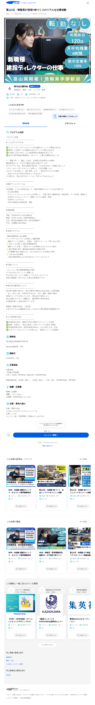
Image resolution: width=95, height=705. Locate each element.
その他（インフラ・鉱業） (15, 664)
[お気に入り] (8, 435)
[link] (11, 590)
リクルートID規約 (12, 698)
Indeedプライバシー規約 (78, 695)
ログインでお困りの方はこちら (33, 695)
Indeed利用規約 (25, 698)
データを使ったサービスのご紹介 (57, 695)
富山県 (8, 675)
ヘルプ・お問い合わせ (13, 695)
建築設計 (9, 657)
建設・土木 (10, 660)
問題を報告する (47, 446)
